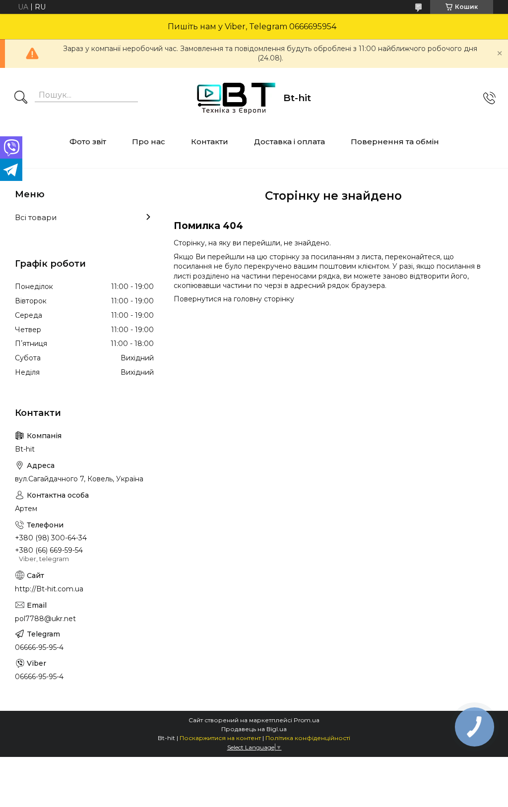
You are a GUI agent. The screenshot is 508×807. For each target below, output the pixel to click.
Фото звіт (87, 141)
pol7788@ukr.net (45, 618)
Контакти (209, 141)
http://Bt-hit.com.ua (49, 588)
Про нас (148, 141)
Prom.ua (306, 720)
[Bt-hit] (236, 98)
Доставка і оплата (289, 141)
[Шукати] (21, 98)
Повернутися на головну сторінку (234, 298)
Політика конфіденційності (307, 738)
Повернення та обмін (395, 141)
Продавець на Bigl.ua (254, 729)
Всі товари (36, 217)
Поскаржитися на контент (220, 738)
